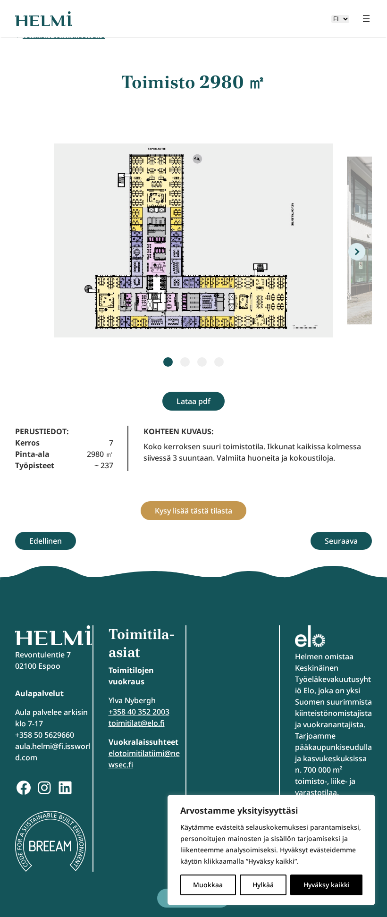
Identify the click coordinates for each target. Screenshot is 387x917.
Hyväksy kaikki (326, 884)
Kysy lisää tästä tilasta (193, 510)
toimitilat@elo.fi (137, 723)
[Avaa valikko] (366, 18)
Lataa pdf (193, 401)
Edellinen (45, 541)
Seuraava (341, 541)
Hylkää (263, 884)
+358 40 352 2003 (139, 712)
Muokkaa (208, 884)
